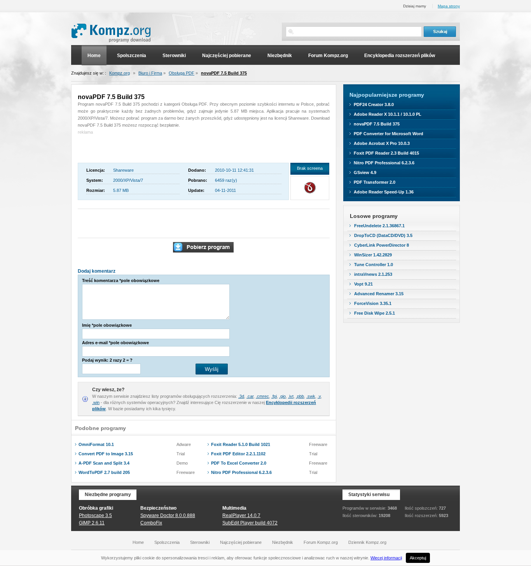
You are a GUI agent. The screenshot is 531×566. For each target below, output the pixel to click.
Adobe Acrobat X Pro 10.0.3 (382, 143)
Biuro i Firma (150, 73)
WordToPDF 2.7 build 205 (104, 472)
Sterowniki (174, 55)
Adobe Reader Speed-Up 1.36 (384, 192)
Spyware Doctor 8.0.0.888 (167, 515)
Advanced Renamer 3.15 (378, 293)
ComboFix (151, 523)
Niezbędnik (279, 55)
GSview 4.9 (365, 172)
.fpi (274, 396)
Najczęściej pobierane (226, 55)
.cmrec (262, 396)
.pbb (300, 396)
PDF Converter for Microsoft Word (388, 133)
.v (319, 396)
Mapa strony (449, 6)
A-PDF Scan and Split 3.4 (104, 463)
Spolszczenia (131, 55)
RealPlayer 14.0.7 (241, 515)
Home (94, 55)
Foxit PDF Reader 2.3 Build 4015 (386, 153)
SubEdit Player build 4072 (250, 523)
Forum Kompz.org (328, 55)
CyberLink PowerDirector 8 (381, 245)
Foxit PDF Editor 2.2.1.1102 (238, 453)
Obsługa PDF (181, 73)
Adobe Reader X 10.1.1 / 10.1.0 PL (387, 114)
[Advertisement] (123, 147)
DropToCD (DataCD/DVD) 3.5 (383, 235)
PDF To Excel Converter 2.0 (238, 463)
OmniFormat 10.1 (96, 444)
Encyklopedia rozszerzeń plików (399, 55)
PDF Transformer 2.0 (374, 182)
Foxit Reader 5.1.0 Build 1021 (240, 444)
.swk (310, 396)
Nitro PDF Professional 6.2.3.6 (241, 472)
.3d (241, 396)
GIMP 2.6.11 (92, 523)
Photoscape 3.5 (95, 515)
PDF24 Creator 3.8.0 (374, 104)
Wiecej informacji (386, 558)
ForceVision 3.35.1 (372, 303)
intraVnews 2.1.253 (373, 274)
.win (96, 402)
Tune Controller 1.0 (373, 264)
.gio (282, 396)
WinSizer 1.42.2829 (373, 255)
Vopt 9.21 (363, 284)
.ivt (290, 396)
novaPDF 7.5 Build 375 (224, 73)
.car (249, 396)
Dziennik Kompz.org (367, 542)
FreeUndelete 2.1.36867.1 (379, 225)
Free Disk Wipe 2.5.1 (374, 313)
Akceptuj (418, 558)
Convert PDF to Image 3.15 (106, 453)
